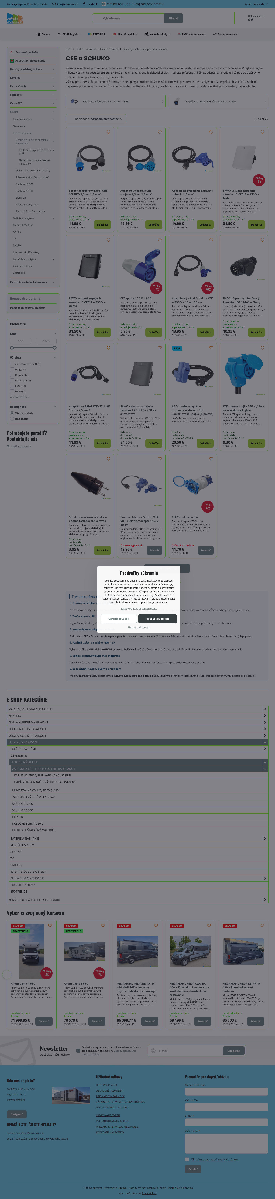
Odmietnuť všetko (118, 619)
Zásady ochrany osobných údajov (139, 609)
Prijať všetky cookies (157, 619)
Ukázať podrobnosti (139, 627)
